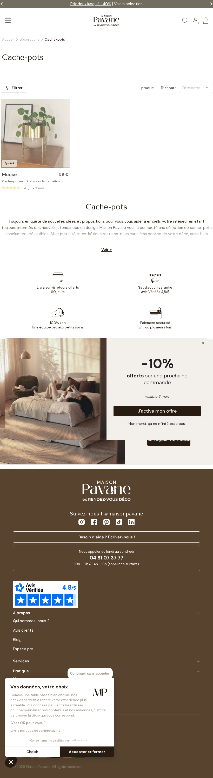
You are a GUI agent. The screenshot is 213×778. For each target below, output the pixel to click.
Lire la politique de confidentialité (35, 731)
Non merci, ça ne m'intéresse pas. (157, 423)
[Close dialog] (203, 343)
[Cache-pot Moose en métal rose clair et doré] (35, 133)
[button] (11, 762)
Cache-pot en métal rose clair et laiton (31, 181)
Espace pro (23, 649)
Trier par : (168, 88)
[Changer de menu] (8, 20)
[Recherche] (185, 20)
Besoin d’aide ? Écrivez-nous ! (106, 537)
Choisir (32, 751)
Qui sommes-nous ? (31, 621)
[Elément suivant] (65, 133)
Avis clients (23, 630)
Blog (17, 639)
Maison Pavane (38, 766)
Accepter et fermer (87, 751)
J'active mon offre (157, 411)
